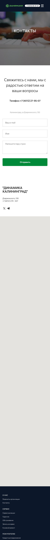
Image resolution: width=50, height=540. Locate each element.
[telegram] (8, 467)
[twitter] (4, 467)
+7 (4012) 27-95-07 (30, 359)
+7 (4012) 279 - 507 (10, 459)
